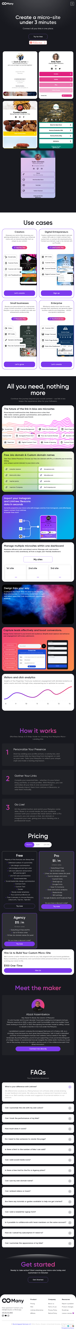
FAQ (31, 1307)
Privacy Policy (52, 1310)
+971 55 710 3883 (7, 1312)
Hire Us (38, 970)
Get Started (38, 1280)
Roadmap (65, 1310)
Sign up (56, 293)
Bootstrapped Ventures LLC (22, 1324)
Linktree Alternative (36, 1310)
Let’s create (19, 293)
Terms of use (52, 1307)
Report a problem (68, 1303)
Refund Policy (52, 1313)
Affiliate (32, 1313)
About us (51, 1303)
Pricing (32, 1303)
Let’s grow (19, 364)
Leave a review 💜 (68, 1313)
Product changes (67, 1307)
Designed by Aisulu (68, 1328)
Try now (19, 906)
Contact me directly (38, 1049)
